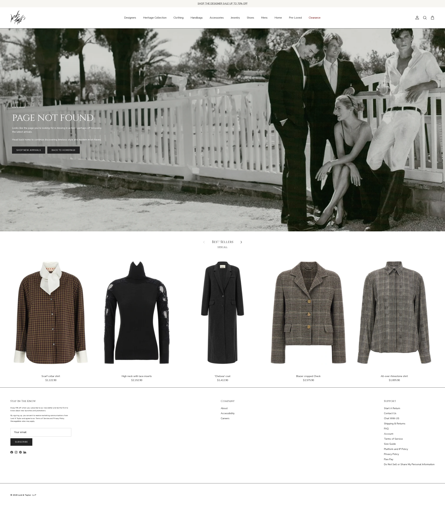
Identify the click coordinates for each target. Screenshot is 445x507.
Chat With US (391, 418)
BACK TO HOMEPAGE (63, 150)
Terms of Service (393, 439)
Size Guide (390, 444)
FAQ (386, 428)
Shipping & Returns (394, 423)
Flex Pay (388, 459)
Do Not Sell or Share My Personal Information (409, 464)
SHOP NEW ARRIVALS (28, 150)
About (224, 408)
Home (278, 17)
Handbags (197, 17)
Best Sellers (222, 242)
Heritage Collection (155, 17)
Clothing (178, 17)
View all (222, 247)
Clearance (315, 17)
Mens (264, 17)
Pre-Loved (295, 17)
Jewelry (235, 17)
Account (388, 433)
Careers (225, 418)
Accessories (217, 17)
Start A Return (392, 408)
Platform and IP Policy (396, 449)
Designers (130, 17)
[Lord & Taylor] (17, 18)
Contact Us (390, 413)
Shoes (250, 17)
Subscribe (21, 442)
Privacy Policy (391, 454)
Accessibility (227, 413)
